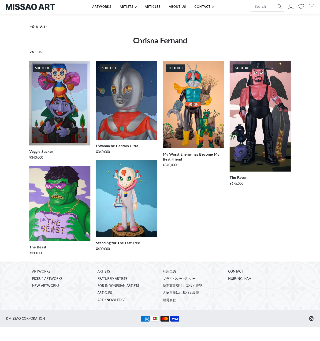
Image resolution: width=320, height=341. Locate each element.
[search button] (279, 7)
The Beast (37, 247)
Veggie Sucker (41, 152)
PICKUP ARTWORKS (47, 279)
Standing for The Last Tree (118, 243)
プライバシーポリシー (179, 279)
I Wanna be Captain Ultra (117, 146)
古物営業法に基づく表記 (181, 293)
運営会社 (169, 300)
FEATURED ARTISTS (112, 279)
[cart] (311, 7)
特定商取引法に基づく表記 (182, 286)
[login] (291, 7)
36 (40, 52)
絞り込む (39, 27)
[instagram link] (311, 318)
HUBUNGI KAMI (240, 279)
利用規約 (169, 271)
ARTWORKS (101, 6)
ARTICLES (152, 6)
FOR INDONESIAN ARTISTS (118, 286)
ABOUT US (177, 6)
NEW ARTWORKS (45, 286)
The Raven (238, 178)
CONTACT (202, 6)
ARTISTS (126, 6)
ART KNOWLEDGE (111, 300)
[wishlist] (301, 7)
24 (32, 52)
